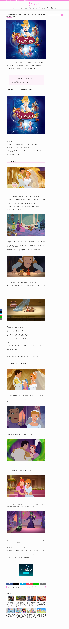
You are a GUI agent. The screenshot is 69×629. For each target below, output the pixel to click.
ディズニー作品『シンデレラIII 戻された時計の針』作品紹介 (22, 78)
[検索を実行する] (62, 15)
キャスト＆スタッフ (16, 81)
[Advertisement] (55, 23)
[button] (9, 584)
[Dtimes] (34, 4)
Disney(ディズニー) (9, 17)
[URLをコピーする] (43, 584)
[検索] (62, 0)
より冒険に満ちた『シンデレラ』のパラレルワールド (21, 82)
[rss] (60, 0)
